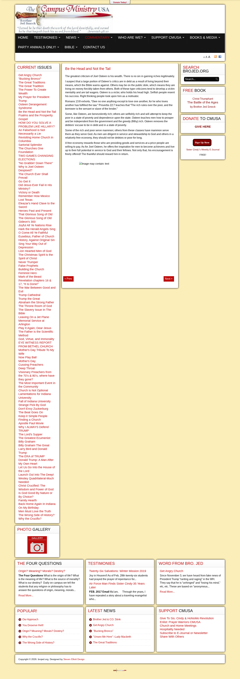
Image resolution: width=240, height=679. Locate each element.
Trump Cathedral (29, 295)
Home (23, 37)
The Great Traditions (31, 82)
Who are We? (130, 37)
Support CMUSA (166, 37)
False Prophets (28, 265)
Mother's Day (27, 361)
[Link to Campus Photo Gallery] (37, 545)
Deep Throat (26, 368)
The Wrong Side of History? (36, 515)
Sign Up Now (202, 142)
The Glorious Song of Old (35, 218)
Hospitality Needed (172, 629)
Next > (168, 278)
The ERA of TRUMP (31, 456)
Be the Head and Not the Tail (88, 69)
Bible (69, 47)
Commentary (97, 37)
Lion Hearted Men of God (34, 251)
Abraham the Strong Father (36, 302)
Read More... (25, 595)
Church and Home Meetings (178, 625)
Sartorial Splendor (30, 144)
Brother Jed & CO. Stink (107, 619)
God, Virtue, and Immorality (36, 339)
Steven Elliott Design (74, 659)
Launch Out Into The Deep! (36, 474)
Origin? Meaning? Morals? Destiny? (41, 571)
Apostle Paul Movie (31, 423)
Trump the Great (29, 298)
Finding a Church (29, 419)
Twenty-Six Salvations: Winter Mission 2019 (117, 571)
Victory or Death (29, 192)
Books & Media (203, 37)
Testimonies (45, 37)
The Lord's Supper (30, 434)
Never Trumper (28, 262)
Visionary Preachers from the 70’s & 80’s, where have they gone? (36, 375)
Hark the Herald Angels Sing (36, 229)
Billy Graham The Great (33, 445)
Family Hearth (27, 500)
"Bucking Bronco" (29, 78)
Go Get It (24, 181)
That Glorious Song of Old (35, 214)
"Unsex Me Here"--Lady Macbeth (112, 636)
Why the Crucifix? (29, 518)
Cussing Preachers (30, 364)
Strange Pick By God (32, 405)
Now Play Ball (27, 357)
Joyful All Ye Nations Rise (35, 225)
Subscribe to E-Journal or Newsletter (184, 633)
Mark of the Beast (29, 276)
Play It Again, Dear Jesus (34, 328)
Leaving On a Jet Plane (33, 317)
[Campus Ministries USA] (120, 670)
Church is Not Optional (33, 390)
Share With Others (172, 636)
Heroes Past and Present (34, 210)
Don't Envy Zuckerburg (33, 408)
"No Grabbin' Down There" (35, 163)
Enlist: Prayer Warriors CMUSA (180, 622)
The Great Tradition (31, 86)
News (71, 37)
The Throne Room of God (35, 306)
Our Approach (30, 619)
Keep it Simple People (32, 416)
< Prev (68, 278)
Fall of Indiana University (34, 401)
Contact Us (94, 47)
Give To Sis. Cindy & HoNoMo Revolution (187, 618)
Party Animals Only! (37, 47)
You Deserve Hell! (32, 625)
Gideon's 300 (27, 221)
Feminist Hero (27, 273)
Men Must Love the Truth (34, 511)
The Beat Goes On (30, 412)
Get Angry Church (30, 75)
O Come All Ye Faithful (33, 232)
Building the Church (31, 269)
